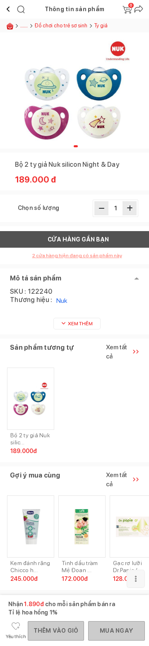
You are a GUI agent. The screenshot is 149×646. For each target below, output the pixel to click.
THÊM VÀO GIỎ (56, 630)
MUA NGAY (116, 630)
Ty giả (101, 25)
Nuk (61, 301)
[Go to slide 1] (76, 146)
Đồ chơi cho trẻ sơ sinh (61, 25)
